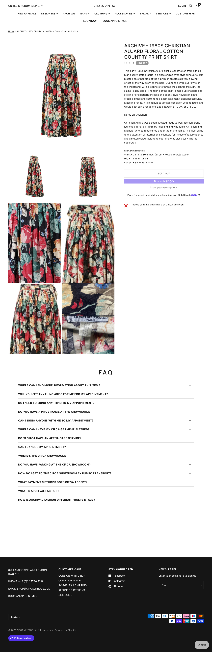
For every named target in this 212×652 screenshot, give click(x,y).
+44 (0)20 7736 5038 (31, 581)
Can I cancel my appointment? (42, 447)
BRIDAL (144, 13)
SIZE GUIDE (65, 595)
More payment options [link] (164, 187)
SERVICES (162, 13)
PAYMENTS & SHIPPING (72, 585)
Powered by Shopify (65, 630)
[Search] (190, 6)
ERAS (83, 13)
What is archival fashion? (38, 491)
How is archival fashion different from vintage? (56, 499)
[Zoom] (107, 50)
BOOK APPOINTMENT (116, 20)
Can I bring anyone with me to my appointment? (55, 420)
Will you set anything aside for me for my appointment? (63, 394)
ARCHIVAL (69, 13)
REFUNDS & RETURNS (71, 590)
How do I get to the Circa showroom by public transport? (65, 473)
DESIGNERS (48, 13)
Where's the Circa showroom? (42, 455)
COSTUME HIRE (185, 13)
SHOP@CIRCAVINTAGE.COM (34, 588)
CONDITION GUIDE (69, 580)
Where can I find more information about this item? (59, 385)
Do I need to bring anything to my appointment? (56, 403)
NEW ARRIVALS (27, 13)
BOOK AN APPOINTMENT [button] (23, 596)
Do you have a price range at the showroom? (54, 411)
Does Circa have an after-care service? (49, 438)
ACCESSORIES (123, 13)
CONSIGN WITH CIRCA (71, 575)
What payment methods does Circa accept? (52, 482)
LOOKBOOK (90, 20)
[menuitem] (27, 13)
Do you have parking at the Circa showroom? (54, 464)
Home (11, 31)
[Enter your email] (200, 585)
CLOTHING (100, 13)
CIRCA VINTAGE (106, 5)
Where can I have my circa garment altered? (53, 429)
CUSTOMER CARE (70, 569)
